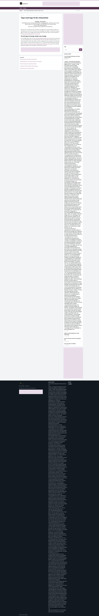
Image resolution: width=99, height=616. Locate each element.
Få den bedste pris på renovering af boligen (28, 63)
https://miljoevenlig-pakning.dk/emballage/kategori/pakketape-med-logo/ (37, 43)
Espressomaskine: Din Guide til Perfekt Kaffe (28, 59)
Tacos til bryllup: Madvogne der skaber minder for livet (33, 10)
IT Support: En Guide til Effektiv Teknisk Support (29, 66)
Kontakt (24, 8)
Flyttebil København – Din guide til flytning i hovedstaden (31, 61)
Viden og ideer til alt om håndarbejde (27, 68)
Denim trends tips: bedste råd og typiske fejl (56, 611)
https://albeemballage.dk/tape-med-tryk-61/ (31, 33)
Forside (21, 8)
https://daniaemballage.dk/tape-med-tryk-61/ (42, 38)
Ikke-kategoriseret (29, 15)
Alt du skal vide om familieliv (70, 343)
